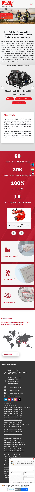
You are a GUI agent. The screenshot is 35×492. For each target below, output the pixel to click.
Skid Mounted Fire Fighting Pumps (12, 454)
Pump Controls (7, 471)
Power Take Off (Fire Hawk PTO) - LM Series (14, 451)
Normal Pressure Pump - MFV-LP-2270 (13, 420)
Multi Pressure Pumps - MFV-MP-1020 (13, 426)
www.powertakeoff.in (13, 390)
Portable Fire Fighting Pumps (11, 436)
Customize (11, 489)
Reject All (17, 489)
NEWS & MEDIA (8, 302)
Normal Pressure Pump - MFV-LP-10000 (13, 422)
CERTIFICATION (9, 279)
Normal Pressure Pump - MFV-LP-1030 (13, 411)
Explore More (8, 354)
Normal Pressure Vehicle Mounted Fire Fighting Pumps (17, 407)
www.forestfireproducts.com (15, 393)
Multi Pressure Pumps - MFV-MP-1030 (13, 429)
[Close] (33, 459)
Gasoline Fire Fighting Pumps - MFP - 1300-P (14, 444)
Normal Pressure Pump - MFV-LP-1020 (13, 409)
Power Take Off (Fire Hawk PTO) (11, 446)
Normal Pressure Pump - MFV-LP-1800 (13, 418)
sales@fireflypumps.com (14, 396)
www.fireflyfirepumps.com (15, 387)
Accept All (24, 489)
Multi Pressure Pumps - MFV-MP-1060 (13, 434)
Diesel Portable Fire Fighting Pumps (12, 440)
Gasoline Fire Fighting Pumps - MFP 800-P (14, 442)
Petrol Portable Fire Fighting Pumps (12, 438)
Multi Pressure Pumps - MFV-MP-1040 (13, 431)
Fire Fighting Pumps (9, 403)
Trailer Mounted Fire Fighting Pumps (12, 456)
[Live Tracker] (10, 458)
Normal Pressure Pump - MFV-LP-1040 (13, 413)
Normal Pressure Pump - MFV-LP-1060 (13, 415)
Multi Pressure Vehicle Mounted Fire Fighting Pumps (16, 424)
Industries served (10, 256)
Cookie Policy (23, 487)
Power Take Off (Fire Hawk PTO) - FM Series (14, 448)
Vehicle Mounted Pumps (10, 405)
